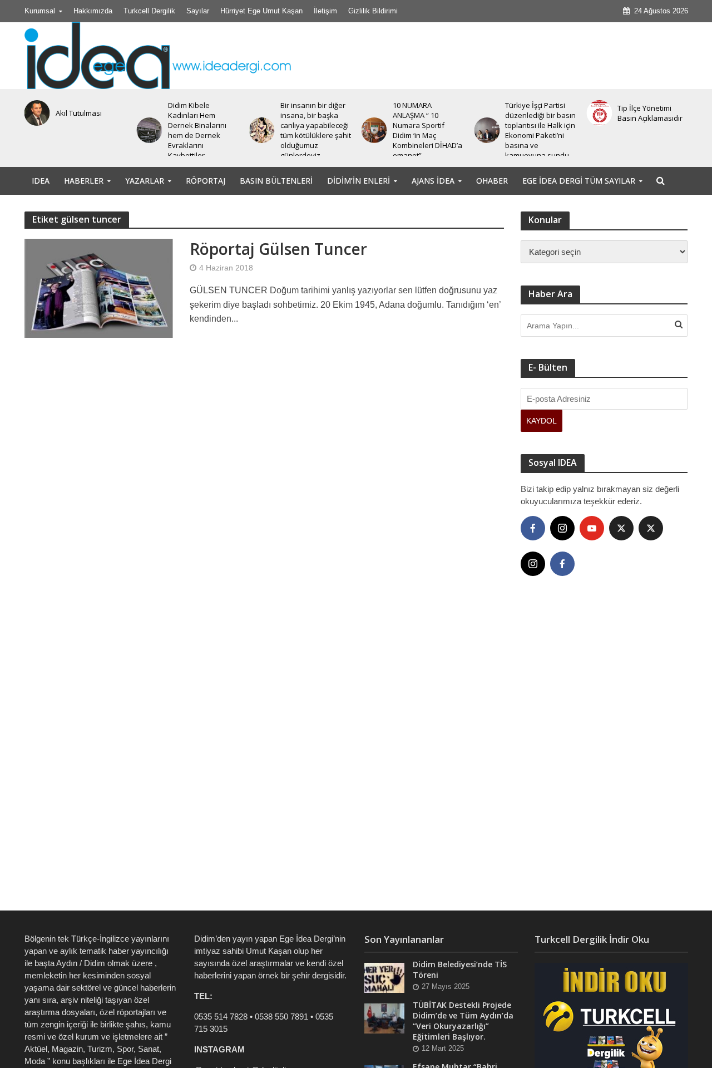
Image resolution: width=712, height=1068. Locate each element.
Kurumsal (39, 11)
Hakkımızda (92, 11)
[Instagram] (562, 528)
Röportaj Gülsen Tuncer (278, 249)
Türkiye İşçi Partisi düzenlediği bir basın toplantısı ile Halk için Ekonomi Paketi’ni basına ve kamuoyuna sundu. (540, 130)
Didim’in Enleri (358, 180)
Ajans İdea (433, 180)
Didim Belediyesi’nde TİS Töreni (460, 969)
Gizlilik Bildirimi (373, 11)
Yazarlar (144, 180)
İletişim (325, 11)
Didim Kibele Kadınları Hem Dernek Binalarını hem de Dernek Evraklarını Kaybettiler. (197, 130)
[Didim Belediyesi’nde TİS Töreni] (384, 977)
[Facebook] (533, 528)
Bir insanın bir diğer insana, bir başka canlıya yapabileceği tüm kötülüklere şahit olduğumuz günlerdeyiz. (315, 130)
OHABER (492, 180)
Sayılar (197, 11)
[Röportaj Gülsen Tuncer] (99, 287)
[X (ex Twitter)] (621, 528)
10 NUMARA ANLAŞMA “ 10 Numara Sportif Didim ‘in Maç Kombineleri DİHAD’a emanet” (427, 130)
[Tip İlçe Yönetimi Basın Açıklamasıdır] (596, 113)
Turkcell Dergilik (149, 11)
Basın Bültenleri (276, 180)
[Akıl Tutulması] (34, 113)
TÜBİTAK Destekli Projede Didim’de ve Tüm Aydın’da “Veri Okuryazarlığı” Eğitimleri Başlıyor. (463, 1021)
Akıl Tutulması (79, 113)
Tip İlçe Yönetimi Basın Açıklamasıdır (650, 113)
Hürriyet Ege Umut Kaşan (261, 11)
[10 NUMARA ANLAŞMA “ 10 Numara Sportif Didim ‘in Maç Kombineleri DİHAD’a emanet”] (372, 130)
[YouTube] (592, 528)
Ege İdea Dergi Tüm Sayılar (578, 180)
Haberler (83, 180)
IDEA (41, 180)
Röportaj (205, 180)
